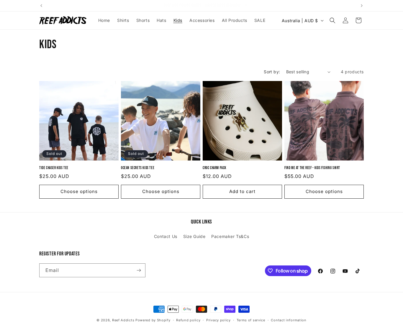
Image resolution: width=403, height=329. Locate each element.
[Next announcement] (361, 5)
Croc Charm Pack (214, 168)
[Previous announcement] (41, 5)
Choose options (79, 191)
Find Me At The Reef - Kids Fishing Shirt (312, 168)
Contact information (288, 320)
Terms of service (251, 320)
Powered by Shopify (153, 320)
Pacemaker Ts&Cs (230, 236)
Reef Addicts (123, 320)
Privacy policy (218, 320)
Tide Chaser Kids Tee (53, 168)
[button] (332, 20)
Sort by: (272, 71)
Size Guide (194, 236)
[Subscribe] (138, 270)
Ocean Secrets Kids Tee (137, 168)
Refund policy (188, 320)
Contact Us (165, 236)
